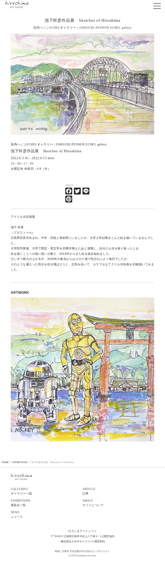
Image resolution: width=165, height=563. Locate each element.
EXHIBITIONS (21, 503)
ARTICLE (88, 491)
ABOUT (93, 503)
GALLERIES (21, 491)
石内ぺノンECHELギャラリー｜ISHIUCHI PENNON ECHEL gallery (59, 144)
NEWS (17, 514)
